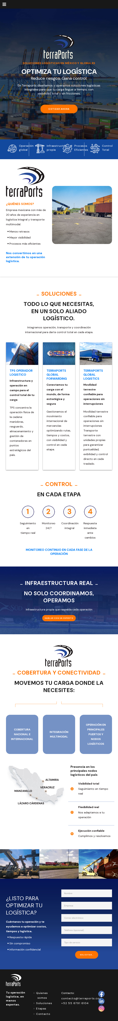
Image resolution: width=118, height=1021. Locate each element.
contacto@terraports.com (81, 998)
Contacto (43, 1014)
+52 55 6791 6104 (75, 1003)
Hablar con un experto (59, 618)
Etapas (41, 1008)
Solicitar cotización (89, 955)
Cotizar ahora (58, 109)
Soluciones (44, 1003)
